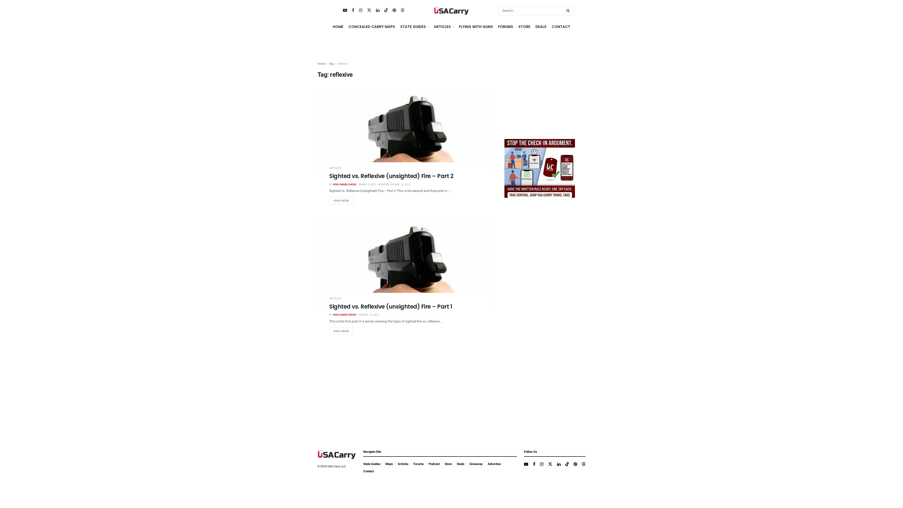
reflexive (342, 64)
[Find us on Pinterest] (394, 10)
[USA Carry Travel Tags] (539, 168)
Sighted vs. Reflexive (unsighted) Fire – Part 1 (390, 306)
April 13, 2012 (370, 315)
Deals (460, 464)
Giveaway (476, 464)
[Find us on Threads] (402, 10)
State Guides (371, 464)
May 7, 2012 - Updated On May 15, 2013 (385, 185)
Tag (331, 64)
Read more (344, 200)
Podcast (434, 464)
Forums (418, 464)
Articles (335, 168)
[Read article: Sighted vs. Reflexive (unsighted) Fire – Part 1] (405, 263)
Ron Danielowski (344, 185)
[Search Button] (569, 10)
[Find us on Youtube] (345, 10)
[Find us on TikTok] (386, 10)
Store (448, 464)
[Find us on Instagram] (360, 10)
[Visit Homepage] (451, 10)
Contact (561, 26)
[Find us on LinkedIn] (378, 10)
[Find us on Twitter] (369, 10)
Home (338, 26)
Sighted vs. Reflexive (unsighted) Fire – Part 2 (391, 176)
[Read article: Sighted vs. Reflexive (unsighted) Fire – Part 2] (405, 132)
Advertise (494, 464)
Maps (389, 464)
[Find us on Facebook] (353, 10)
